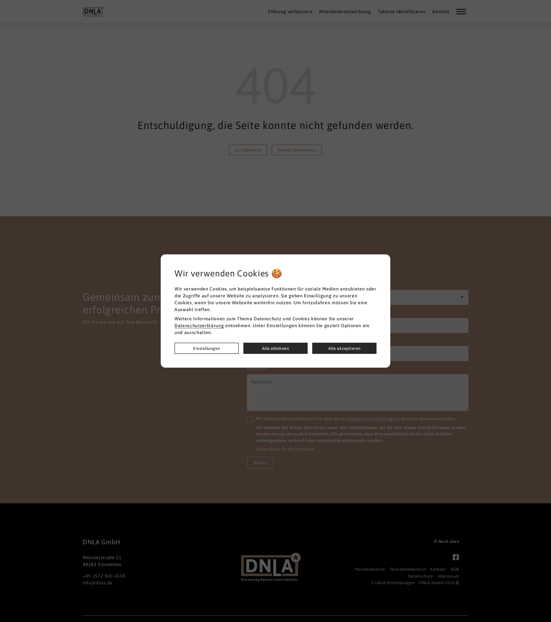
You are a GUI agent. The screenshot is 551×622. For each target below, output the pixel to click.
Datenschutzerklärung (199, 325)
